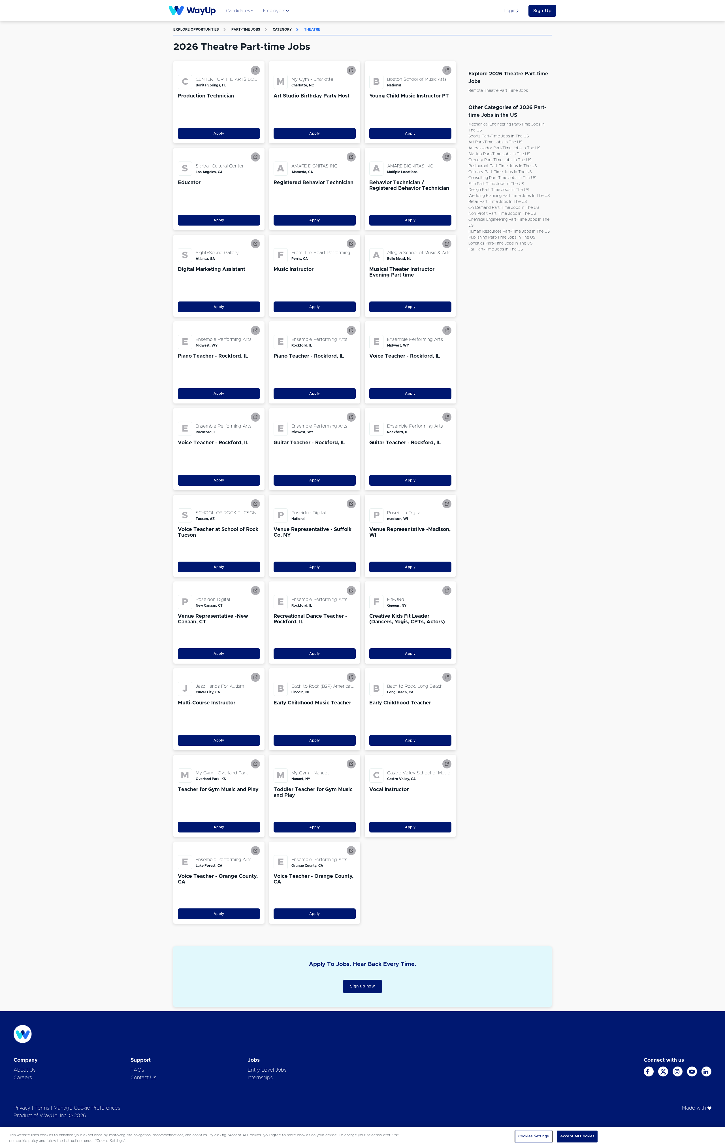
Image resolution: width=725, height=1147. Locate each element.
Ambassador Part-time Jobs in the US (504, 148)
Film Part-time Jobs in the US (496, 184)
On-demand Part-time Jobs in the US (503, 208)
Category (282, 29)
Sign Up (542, 11)
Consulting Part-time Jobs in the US (502, 178)
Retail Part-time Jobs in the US (497, 202)
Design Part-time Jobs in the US (498, 190)
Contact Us (143, 1077)
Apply (219, 133)
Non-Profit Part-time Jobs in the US (502, 214)
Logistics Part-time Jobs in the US (500, 243)
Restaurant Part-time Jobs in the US (502, 166)
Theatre (312, 29)
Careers (23, 1077)
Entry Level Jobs (267, 1070)
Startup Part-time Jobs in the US (499, 154)
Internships (260, 1077)
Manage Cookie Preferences (87, 1108)
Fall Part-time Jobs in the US (495, 249)
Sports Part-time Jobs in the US (498, 136)
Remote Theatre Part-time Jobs (498, 91)
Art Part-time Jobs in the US (495, 142)
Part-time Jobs (245, 29)
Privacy (22, 1108)
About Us (25, 1070)
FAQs (137, 1070)
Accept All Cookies (577, 1136)
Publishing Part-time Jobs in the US (501, 237)
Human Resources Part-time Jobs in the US (509, 231)
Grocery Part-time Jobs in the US (499, 160)
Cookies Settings (533, 1136)
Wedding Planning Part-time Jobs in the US (509, 196)
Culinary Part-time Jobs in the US (500, 172)
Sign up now (362, 986)
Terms (42, 1108)
